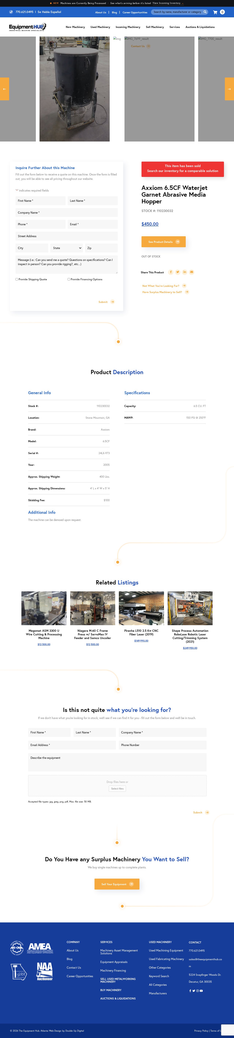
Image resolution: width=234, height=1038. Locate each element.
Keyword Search (159, 976)
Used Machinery (100, 27)
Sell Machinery (155, 27)
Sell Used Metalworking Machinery (118, 980)
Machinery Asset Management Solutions (119, 952)
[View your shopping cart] (215, 12)
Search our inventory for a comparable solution (182, 171)
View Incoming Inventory (168, 3)
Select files (117, 788)
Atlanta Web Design (51, 1030)
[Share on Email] (191, 272)
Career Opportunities (135, 12)
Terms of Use (217, 1030)
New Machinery (75, 27)
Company (73, 942)
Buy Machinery (110, 990)
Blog (114, 12)
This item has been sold (183, 166)
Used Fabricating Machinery (166, 959)
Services (106, 942)
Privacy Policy (201, 1030)
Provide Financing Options (86, 279)
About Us (100, 12)
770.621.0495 (197, 950)
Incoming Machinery (128, 27)
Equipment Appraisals (113, 962)
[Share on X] (177, 272)
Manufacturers (158, 993)
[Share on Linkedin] (184, 272)
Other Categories (160, 967)
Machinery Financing (113, 970)
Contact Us (74, 967)
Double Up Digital (74, 1030)
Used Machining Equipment (166, 950)
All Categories (158, 985)
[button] (190, 991)
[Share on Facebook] (170, 272)
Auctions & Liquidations (200, 27)
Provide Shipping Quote (33, 279)
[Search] (205, 12)
